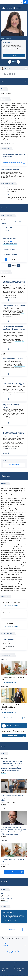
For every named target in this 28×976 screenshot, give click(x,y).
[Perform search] (22, 2)
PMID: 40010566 (17, 365)
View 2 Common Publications (10, 233)
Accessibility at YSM (6, 965)
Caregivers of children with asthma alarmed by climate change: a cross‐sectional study (13, 384)
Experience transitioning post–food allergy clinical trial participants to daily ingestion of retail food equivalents (13, 434)
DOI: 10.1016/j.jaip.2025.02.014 (15, 367)
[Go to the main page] (7, 2)
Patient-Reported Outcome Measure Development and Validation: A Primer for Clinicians (13, 406)
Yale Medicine (13, 176)
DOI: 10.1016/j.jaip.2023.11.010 (13, 446)
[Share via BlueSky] (10, 74)
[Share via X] (2, 74)
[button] (8, 42)
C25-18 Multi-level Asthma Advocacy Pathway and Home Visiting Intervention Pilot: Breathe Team (14, 283)
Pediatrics (8, 176)
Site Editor (16, 962)
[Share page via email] (12, 74)
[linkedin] (18, 951)
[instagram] (12, 951)
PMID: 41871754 (18, 340)
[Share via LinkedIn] (7, 74)
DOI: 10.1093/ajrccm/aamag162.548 (11, 295)
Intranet (3, 962)
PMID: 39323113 (10, 392)
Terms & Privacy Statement (19, 968)
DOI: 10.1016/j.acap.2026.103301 (13, 341)
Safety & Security (5, 968)
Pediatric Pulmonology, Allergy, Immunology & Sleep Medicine (11, 175)
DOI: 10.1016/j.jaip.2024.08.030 (10, 415)
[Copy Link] (25, 81)
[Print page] (15, 74)
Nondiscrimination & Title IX (19, 965)
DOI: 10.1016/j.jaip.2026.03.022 (13, 314)
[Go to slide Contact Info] (9, 62)
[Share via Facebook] (5, 74)
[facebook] (15, 951)
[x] (8, 951)
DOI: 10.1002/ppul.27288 (20, 392)
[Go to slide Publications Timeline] (9, 265)
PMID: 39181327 (12, 414)
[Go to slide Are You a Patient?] (13, 62)
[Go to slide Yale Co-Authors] (13, 265)
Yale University (5, 970)
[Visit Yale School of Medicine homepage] (13, 938)
